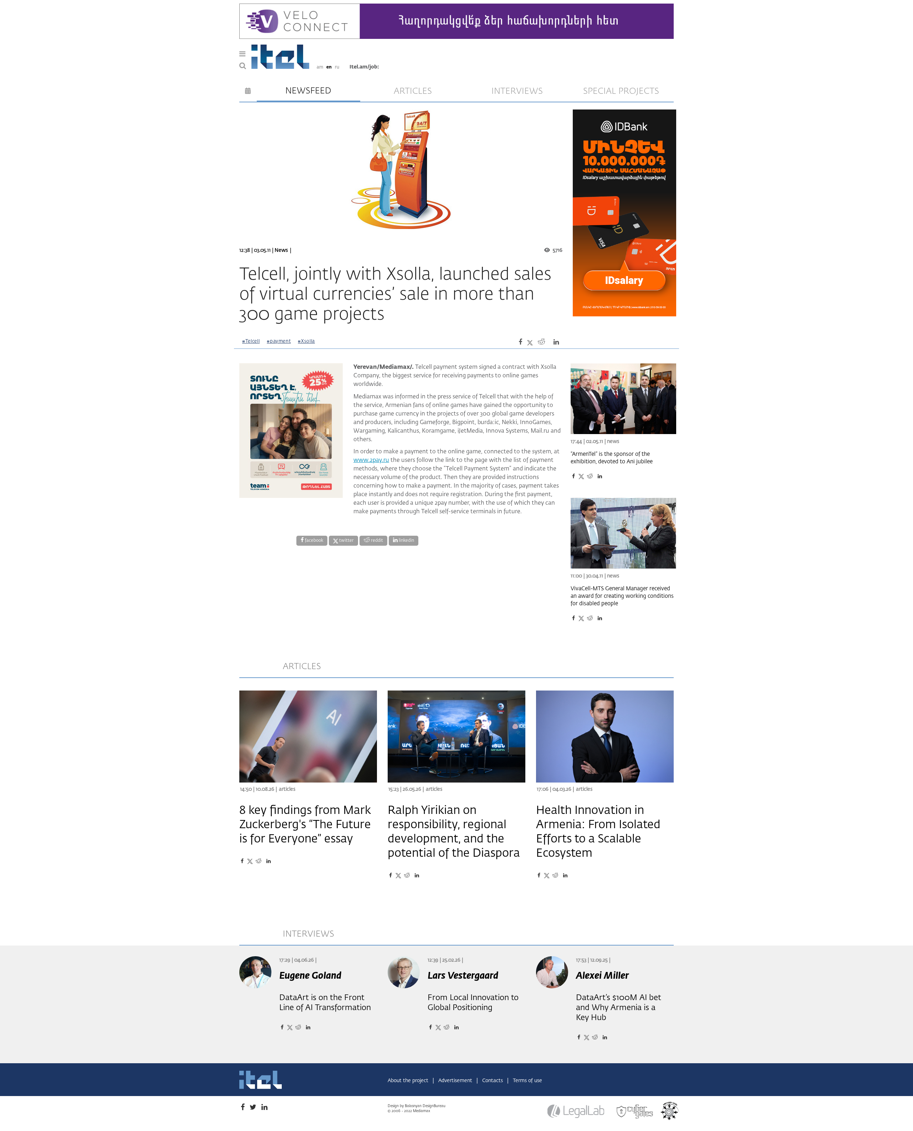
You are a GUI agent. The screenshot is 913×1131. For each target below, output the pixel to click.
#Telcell (251, 341)
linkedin (406, 541)
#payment (279, 341)
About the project (409, 1080)
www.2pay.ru (371, 460)
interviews (517, 91)
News (281, 250)
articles (413, 91)
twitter (346, 541)
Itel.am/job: (364, 67)
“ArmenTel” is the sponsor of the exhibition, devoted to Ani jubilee (612, 458)
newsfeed (308, 91)
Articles (287, 789)
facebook (313, 541)
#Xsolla (306, 341)
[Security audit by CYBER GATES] (635, 1111)
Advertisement (456, 1080)
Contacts (493, 1080)
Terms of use (527, 1080)
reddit (376, 541)
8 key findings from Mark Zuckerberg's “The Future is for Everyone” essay (305, 825)
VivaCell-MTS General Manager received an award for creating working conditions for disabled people (622, 596)
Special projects (621, 91)
